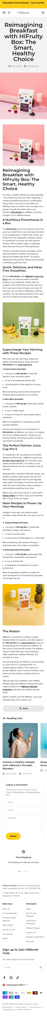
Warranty (30, 941)
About (5, 938)
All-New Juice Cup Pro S (13, 460)
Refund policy (8, 1007)
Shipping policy (8, 1010)
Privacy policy (21, 1007)
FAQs (28, 909)
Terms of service (35, 1007)
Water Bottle (8, 925)
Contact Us (31, 932)
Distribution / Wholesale (31, 922)
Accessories (8, 934)
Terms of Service (34, 792)
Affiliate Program (33, 928)
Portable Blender (10, 913)
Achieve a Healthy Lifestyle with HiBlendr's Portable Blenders (19, 765)
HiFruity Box (16, 212)
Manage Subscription (35, 937)
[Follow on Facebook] (4, 977)
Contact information (24, 1010)
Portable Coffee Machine (9, 919)
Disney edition (9, 495)
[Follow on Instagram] (11, 977)
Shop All (6, 909)
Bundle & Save (9, 929)
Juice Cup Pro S (25, 365)
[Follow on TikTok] (17, 977)
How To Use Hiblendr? (31, 914)
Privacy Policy (18, 792)
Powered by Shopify (31, 1004)
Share (25, 708)
